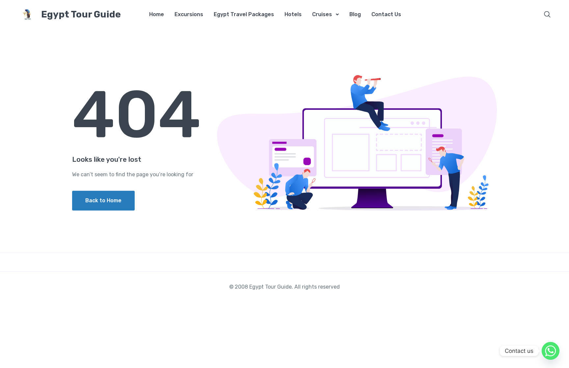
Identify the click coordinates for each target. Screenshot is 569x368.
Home (156, 14)
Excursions (189, 14)
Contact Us (386, 14)
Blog (355, 14)
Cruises (322, 14)
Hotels (293, 14)
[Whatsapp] (550, 351)
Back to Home (103, 200)
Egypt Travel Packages (244, 14)
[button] (547, 15)
